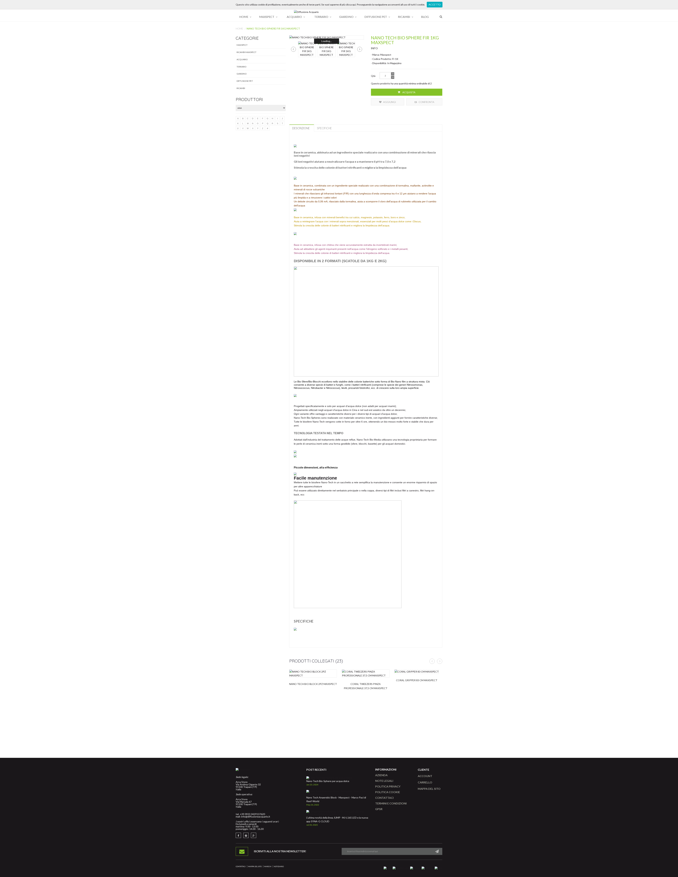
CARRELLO (425, 782)
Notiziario (279, 866)
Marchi (267, 866)
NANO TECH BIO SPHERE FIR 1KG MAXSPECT (273, 28)
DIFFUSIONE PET (245, 81)
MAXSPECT (242, 45)
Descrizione (301, 128)
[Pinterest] (246, 835)
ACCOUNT (425, 776)
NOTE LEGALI (384, 780)
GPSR (378, 809)
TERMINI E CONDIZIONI (391, 803)
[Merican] (427, 867)
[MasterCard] (401, 867)
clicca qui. (351, 4)
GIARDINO (242, 73)
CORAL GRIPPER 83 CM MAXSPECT (416, 680)
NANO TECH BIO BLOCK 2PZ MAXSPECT (313, 683)
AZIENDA (381, 775)
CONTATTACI (384, 797)
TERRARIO (241, 66)
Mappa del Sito (255, 866)
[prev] (293, 49)
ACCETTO (435, 4)
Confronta (426, 101)
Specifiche (324, 128)
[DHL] (438, 867)
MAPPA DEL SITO (429, 788)
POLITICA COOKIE (387, 792)
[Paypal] (415, 867)
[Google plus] (253, 835)
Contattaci (241, 866)
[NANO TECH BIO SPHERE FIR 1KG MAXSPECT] (326, 37)
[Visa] (387, 867)
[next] (359, 49)
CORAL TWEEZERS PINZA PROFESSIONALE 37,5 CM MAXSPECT (365, 686)
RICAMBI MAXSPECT (246, 52)
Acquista (408, 92)
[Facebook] (238, 835)
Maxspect (385, 54)
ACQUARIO (242, 59)
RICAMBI (241, 88)
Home (239, 28)
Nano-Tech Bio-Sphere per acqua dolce (327, 781)
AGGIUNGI (389, 101)
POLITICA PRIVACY (387, 786)
